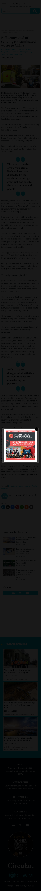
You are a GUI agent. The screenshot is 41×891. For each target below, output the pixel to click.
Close (36, 429)
